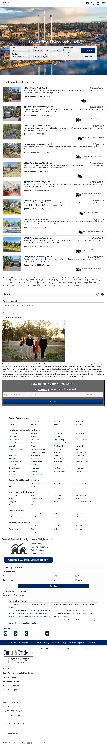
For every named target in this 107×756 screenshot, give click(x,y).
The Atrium (79, 465)
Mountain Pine (80, 446)
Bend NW (34, 526)
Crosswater (35, 443)
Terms (46, 743)
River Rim (57, 455)
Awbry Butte (58, 433)
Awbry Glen (35, 495)
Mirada (33, 446)
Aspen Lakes (13, 433)
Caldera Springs (59, 514)
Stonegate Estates (82, 462)
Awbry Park (13, 436)
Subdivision (16, 54)
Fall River (79, 443)
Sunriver (78, 424)
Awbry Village (36, 436)
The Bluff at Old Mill (15, 468)
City (13, 47)
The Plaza (57, 468)
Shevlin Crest (35, 458)
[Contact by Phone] (92, 3)
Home (67, 50)
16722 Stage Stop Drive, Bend (37, 125)
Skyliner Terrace (59, 462)
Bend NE (12, 526)
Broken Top (35, 440)
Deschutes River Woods (62, 443)
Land (67, 55)
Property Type (68, 47)
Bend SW (79, 526)
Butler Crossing (59, 440)
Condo (67, 52)
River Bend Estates (82, 452)
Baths (43, 54)
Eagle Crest (79, 514)
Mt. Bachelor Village (16, 449)
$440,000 (97, 107)
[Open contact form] (87, 3)
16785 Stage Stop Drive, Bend (37, 219)
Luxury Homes (81, 483)
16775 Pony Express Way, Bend (38, 257)
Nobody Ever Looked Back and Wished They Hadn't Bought (29, 610)
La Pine (11, 424)
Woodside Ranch (37, 474)
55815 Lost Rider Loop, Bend (37, 182)
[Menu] (103, 3)
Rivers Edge (80, 455)
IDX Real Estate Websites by (12, 743)
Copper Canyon (81, 440)
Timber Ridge (13, 471)
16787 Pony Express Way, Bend (38, 238)
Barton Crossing (59, 436)
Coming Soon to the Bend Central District (23, 623)
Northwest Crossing (38, 449)
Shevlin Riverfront (15, 462)
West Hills (79, 471)
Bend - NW (35, 421)
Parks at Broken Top (38, 452)
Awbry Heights (81, 433)
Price (35, 47)
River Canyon (13, 455)
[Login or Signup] (98, 3)
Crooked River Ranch (16, 443)
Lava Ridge (12, 446)
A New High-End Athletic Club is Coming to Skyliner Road (73, 613)
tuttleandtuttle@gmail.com (16, 723)
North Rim (79, 449)
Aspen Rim (35, 433)
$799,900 (97, 182)
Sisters (56, 424)
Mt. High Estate (81, 498)
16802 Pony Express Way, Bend (38, 163)
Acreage (12, 483)
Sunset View (35, 465)
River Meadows (36, 455)
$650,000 (98, 144)
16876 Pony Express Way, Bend (38, 200)
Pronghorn (57, 452)
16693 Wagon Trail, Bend (35, 88)
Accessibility (38, 743)
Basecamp (79, 436)
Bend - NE (12, 421)
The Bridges (35, 468)
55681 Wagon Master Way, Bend (38, 107)
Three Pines (80, 468)
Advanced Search (88, 56)
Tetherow (57, 465)
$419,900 (97, 88)
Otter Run (12, 452)
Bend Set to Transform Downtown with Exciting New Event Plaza (30, 613)
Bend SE (56, 526)
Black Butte (57, 495)
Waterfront (34, 486)
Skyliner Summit (36, 462)
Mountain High (58, 446)
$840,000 (98, 200)
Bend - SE (57, 421)
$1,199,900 (96, 257)
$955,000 (98, 219)
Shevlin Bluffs (13, 458)
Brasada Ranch (81, 495)
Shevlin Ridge (80, 458)
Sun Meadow (13, 465)
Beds (35, 54)
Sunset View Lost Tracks (84, 502)
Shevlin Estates (58, 458)
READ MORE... (79, 376)
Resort (11, 486)
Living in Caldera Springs (62, 617)
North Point (57, 449)
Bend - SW (79, 421)
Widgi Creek (13, 474)
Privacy (53, 743)
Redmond (34, 424)
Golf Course (58, 483)
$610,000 (98, 125)
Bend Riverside (14, 440)
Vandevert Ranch (59, 471)
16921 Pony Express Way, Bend (38, 144)
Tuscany (34, 471)
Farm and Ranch (36, 483)
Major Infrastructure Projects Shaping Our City (69, 610)
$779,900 (97, 163)
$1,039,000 (96, 238)
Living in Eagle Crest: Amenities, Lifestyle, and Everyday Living (74, 620)
